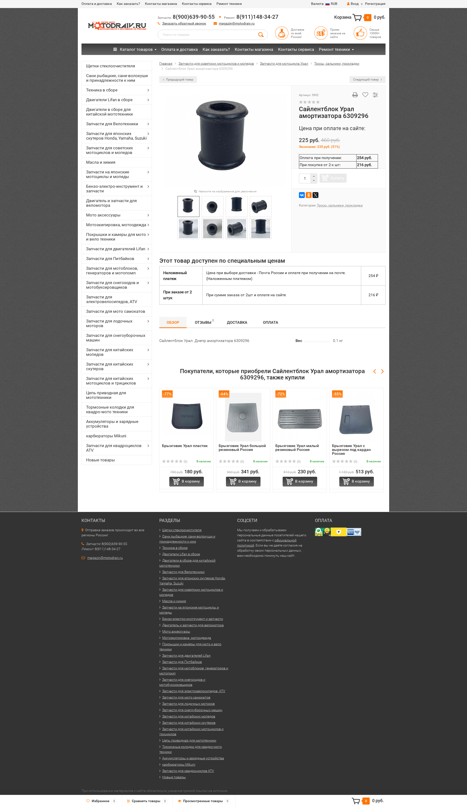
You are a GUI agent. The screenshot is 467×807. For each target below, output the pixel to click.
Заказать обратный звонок (184, 23)
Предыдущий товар (179, 79)
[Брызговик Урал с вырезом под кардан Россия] (356, 417)
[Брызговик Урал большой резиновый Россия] (243, 417)
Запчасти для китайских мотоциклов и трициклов (111, 381)
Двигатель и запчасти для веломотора (111, 203)
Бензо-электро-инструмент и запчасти (114, 188)
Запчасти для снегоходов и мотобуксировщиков (112, 285)
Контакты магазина (161, 4)
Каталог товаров (136, 49)
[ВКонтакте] (302, 195)
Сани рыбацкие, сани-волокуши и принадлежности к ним (117, 78)
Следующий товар (366, 79)
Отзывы (204, 322)
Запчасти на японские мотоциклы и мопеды (107, 174)
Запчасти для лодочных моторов (109, 323)
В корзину (191, 481)
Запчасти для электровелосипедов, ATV (111, 299)
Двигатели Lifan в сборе (109, 99)
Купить (337, 178)
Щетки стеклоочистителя (110, 65)
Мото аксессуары (103, 215)
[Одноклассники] (309, 195)
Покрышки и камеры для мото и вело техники (116, 237)
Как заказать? (128, 4)
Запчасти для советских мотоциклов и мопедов (109, 150)
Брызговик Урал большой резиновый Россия (242, 447)
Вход (355, 4)
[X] (315, 195)
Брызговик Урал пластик (185, 445)
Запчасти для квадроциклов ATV (114, 448)
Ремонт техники (229, 4)
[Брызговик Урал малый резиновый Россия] (300, 417)
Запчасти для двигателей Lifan (115, 248)
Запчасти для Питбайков (110, 258)
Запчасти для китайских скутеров (109, 366)
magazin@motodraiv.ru (237, 23)
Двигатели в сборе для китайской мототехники (109, 112)
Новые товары (100, 459)
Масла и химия (100, 162)
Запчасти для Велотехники (112, 123)
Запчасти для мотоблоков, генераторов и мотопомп (112, 270)
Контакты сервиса (197, 4)
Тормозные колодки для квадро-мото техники (110, 409)
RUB (324, 4)
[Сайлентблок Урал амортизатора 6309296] (225, 140)
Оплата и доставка (96, 4)
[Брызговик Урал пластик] (186, 417)
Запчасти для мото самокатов (115, 311)
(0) (185, 461)
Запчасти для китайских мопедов (109, 352)
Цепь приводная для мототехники (106, 395)
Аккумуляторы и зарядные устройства (112, 424)
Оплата (270, 322)
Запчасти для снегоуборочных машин (115, 337)
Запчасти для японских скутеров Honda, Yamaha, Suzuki (116, 136)
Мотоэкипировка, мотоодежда (116, 224)
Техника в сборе (101, 90)
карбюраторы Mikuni (106, 435)
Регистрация (375, 4)
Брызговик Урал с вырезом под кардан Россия (351, 449)
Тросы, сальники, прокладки (340, 205)
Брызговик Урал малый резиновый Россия (297, 447)
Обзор (173, 322)
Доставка (237, 322)
